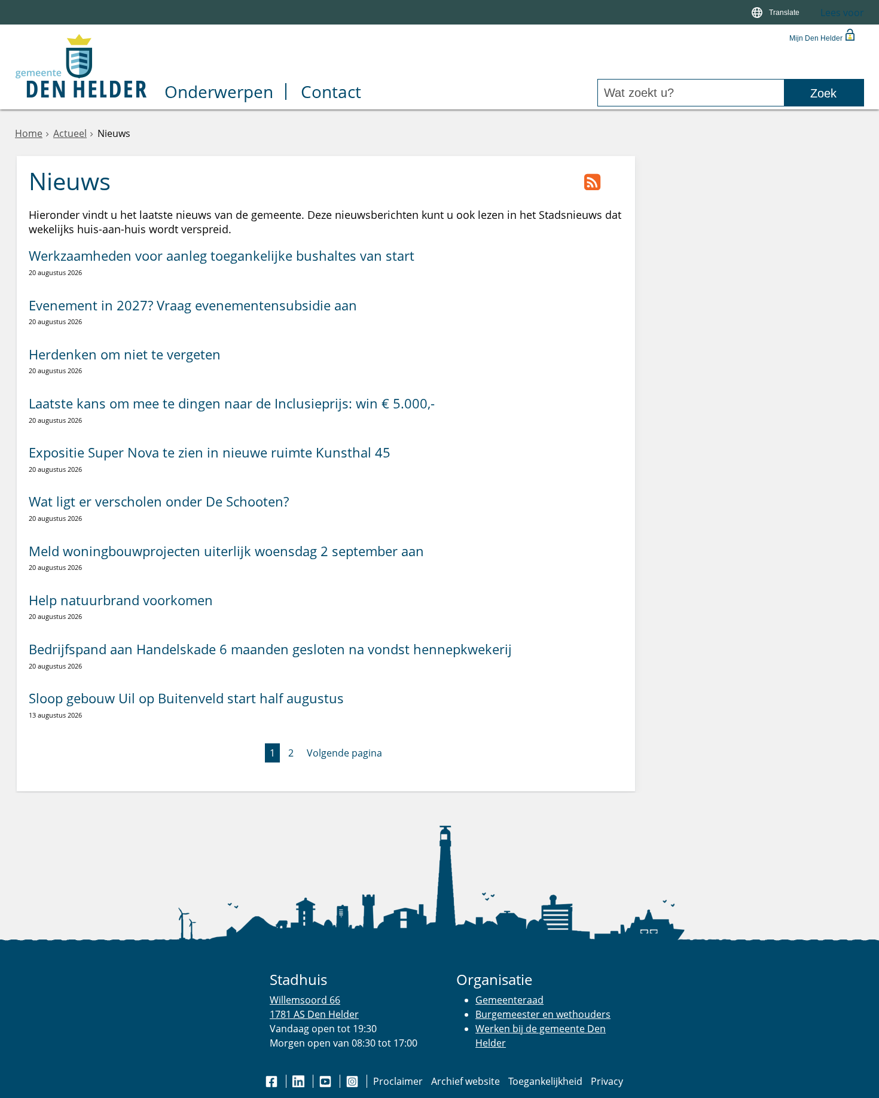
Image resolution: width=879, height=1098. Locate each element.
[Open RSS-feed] (592, 183)
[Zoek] (823, 93)
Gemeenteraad (509, 999)
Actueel (70, 133)
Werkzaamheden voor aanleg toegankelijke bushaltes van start (221, 255)
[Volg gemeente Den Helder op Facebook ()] (272, 1081)
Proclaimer (398, 1081)
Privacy (607, 1081)
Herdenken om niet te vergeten (125, 354)
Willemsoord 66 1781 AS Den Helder (314, 1007)
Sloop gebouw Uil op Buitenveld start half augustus (186, 698)
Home (28, 133)
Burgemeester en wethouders (543, 1014)
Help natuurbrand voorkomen (121, 600)
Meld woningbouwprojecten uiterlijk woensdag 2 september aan (226, 551)
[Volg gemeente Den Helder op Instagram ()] (353, 1081)
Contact (331, 93)
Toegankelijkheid (545, 1081)
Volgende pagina (344, 753)
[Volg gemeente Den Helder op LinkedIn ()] (299, 1081)
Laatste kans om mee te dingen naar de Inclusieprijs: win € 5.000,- (232, 403)
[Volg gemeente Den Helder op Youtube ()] (326, 1081)
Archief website (465, 1081)
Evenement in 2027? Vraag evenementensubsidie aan (193, 305)
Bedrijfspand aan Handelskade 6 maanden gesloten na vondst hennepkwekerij (270, 649)
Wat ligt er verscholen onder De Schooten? (159, 501)
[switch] (777, 12)
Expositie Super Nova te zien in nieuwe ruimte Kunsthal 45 (209, 452)
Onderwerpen (218, 93)
